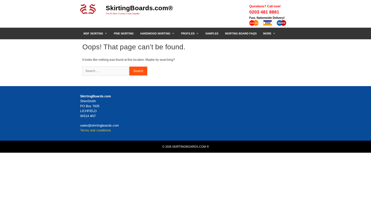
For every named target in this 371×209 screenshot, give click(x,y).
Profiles (188, 33)
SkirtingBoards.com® (139, 8)
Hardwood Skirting (155, 33)
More (267, 33)
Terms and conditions (95, 130)
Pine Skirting (124, 33)
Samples (211, 33)
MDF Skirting (93, 33)
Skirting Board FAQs (241, 33)
